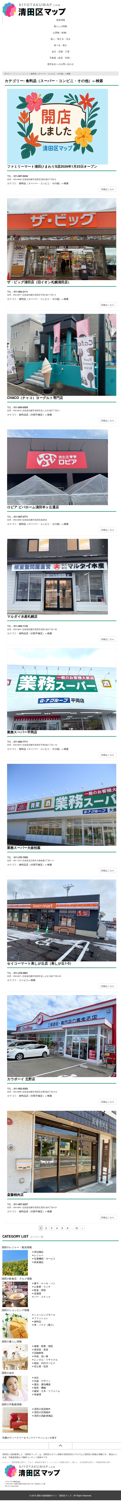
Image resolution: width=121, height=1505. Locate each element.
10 (76, 1228)
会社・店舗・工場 (60, 51)
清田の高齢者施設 (43, 1415)
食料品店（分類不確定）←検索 (35, 414)
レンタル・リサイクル (45, 1359)
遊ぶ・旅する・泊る (60, 38)
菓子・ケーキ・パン (44, 1283)
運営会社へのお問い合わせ (60, 64)
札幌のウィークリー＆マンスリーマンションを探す (29, 1437)
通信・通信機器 (42, 1384)
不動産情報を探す (103, 1462)
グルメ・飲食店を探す (37, 1462)
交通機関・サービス (44, 1258)
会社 (36, 1377)
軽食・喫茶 (39, 1290)
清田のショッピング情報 (15, 1310)
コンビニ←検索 (27, 980)
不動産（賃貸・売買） (60, 57)
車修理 (37, 1394)
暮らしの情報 (60, 26)
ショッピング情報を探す (59, 1462)
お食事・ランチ (42, 1286)
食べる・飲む (60, 45)
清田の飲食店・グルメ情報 (17, 1278)
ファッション (40, 1318)
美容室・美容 (40, 1349)
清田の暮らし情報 (12, 1341)
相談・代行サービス (44, 1363)
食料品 (37, 1321)
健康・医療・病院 (43, 1346)
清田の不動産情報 (12, 1404)
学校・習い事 (40, 1356)
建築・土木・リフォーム (46, 1391)
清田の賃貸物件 (42, 1408)
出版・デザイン (42, 1380)
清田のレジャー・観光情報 (17, 1247)
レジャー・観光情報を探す (13, 1462)
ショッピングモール (44, 1314)
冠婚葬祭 (38, 1352)
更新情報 (60, 19)
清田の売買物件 (42, 1412)
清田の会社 (8, 1372)
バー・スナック (42, 1296)
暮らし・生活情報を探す (82, 1462)
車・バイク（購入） (44, 1324)
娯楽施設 (38, 1262)
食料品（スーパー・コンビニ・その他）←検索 (44, 183)
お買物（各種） (60, 32)
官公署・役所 (40, 1366)
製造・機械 (39, 1387)
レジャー (38, 1255)
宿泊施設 (38, 1251)
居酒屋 (37, 1293)
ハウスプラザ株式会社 (12, 1481)
